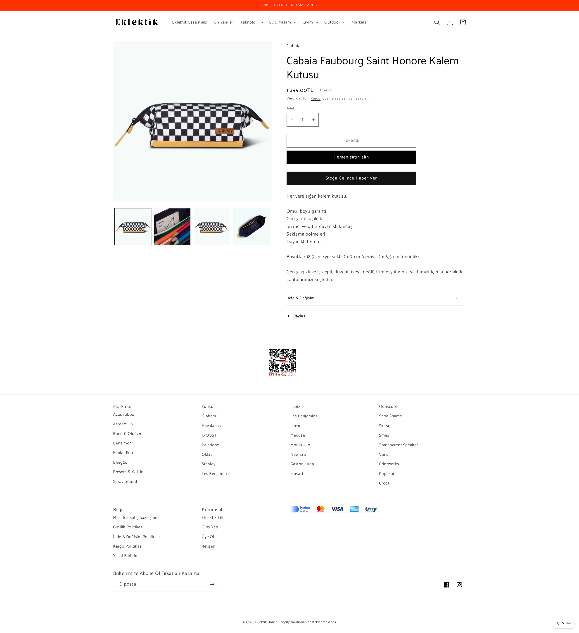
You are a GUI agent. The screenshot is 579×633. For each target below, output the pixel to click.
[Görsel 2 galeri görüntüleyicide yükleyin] (172, 226)
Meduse (297, 435)
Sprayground (125, 481)
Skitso (385, 426)
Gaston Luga (302, 464)
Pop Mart (387, 473)
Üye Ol (208, 537)
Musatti (297, 473)
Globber (209, 416)
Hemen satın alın (351, 157)
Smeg (384, 435)
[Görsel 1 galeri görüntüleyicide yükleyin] (133, 226)
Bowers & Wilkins (129, 472)
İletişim (209, 546)
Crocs (384, 483)
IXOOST (209, 435)
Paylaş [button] (299, 316)
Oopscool (388, 407)
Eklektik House (266, 622)
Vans (383, 454)
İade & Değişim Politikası (136, 537)
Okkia (207, 454)
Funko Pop (123, 452)
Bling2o (120, 462)
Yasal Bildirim (126, 556)
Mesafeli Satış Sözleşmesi (137, 518)
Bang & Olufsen (127, 433)
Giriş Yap (210, 527)
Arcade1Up (123, 424)
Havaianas (211, 426)
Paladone (210, 445)
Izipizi (295, 407)
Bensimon (122, 443)
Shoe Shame (390, 416)
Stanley (208, 464)
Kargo (316, 98)
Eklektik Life (213, 518)
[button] (251, 22)
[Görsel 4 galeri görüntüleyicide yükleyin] (251, 226)
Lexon (296, 426)
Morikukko (300, 445)
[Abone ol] (212, 584)
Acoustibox (123, 414)
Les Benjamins (215, 473)
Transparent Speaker (398, 445)
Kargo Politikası (127, 546)
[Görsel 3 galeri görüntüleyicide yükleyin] (212, 226)
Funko (208, 407)
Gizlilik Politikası (128, 527)
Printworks (389, 464)
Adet (290, 108)
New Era (298, 454)
